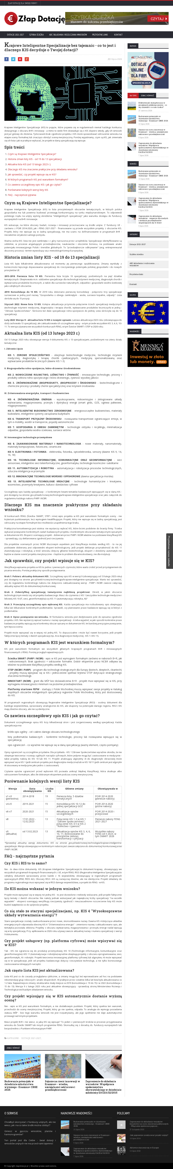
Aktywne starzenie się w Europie (144, 1147)
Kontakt (118, 34)
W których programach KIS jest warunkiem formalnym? (38, 179)
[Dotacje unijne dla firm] (148, 53)
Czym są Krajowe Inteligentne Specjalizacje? (32, 154)
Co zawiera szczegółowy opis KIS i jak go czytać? (34, 184)
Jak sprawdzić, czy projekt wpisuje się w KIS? (32, 174)
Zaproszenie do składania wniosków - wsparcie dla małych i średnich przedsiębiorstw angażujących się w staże (153, 219)
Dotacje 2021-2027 (15, 34)
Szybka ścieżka (36, 34)
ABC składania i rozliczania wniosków (68, 34)
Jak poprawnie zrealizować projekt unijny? (149, 1135)
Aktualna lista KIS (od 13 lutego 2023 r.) (29, 164)
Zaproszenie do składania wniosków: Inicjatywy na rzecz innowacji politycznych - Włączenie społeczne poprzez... (149, 1123)
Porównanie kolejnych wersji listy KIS (28, 189)
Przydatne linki (100, 34)
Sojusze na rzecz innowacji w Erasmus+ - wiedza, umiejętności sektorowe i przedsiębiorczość (62, 1085)
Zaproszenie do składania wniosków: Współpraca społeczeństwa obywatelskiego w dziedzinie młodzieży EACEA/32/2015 (153, 147)
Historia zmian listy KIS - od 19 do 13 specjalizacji (35, 159)
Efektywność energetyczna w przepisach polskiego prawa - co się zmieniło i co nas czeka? (153, 104)
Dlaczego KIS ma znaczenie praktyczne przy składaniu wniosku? (42, 169)
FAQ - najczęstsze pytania (22, 194)
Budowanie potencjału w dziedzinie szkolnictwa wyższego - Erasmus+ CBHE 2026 (21, 1085)
